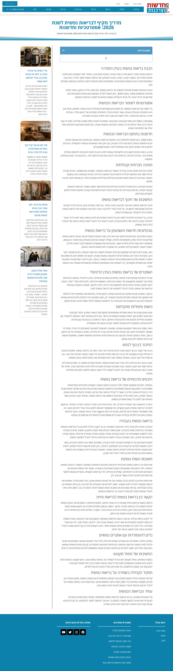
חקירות (48, 9)
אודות (127, 4)
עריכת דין (78, 9)
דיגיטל (93, 9)
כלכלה (122, 9)
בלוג (118, 4)
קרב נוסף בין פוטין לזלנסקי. (119, 641)
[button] (63, 50)
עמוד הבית (137, 4)
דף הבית (113, 33)
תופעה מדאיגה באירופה (121, 646)
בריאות (107, 9)
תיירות (63, 9)
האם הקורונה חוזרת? (122, 651)
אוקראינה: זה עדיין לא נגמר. (119, 635)
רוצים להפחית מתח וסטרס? (119, 657)
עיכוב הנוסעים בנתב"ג (121, 630)
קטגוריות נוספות (18, 9)
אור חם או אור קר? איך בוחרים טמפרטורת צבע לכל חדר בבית (35, 149)
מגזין (163, 640)
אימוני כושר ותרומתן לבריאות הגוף (117, 662)
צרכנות (136, 9)
